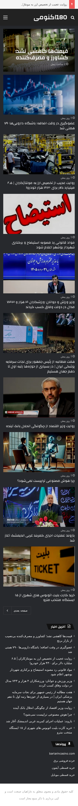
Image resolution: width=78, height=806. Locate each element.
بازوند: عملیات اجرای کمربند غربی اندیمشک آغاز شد (40, 537)
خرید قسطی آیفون (63, 767)
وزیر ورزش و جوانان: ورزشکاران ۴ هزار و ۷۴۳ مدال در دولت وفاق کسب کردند (41, 304)
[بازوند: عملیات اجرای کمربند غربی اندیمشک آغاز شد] (39, 507)
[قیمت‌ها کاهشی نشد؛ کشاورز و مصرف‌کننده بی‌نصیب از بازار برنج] (39, 50)
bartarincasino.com (62, 753)
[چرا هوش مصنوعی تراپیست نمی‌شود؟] (39, 452)
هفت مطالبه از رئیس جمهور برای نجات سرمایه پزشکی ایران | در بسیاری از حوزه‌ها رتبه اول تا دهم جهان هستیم (40, 366)
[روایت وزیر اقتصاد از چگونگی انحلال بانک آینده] (39, 397)
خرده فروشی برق (64, 760)
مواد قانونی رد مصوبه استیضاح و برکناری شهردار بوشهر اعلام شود (43, 245)
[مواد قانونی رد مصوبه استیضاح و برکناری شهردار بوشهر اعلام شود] (39, 214)
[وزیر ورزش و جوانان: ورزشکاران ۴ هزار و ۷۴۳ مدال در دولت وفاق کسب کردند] (39, 273)
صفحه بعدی (21, 610)
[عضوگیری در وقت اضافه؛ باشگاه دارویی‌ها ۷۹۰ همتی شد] (39, 95)
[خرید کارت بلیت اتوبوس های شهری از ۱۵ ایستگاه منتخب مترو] (39, 566)
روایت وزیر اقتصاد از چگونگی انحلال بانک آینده (40, 426)
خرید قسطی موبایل (63, 774)
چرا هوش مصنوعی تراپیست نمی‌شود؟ (46, 481)
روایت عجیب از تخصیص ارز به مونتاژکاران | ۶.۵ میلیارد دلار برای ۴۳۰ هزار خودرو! (41, 185)
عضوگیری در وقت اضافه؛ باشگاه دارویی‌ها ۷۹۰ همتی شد (39, 125)
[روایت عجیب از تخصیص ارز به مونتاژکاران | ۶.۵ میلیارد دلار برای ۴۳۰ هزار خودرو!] (39, 154)
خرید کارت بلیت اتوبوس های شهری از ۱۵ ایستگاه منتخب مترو (45, 597)
